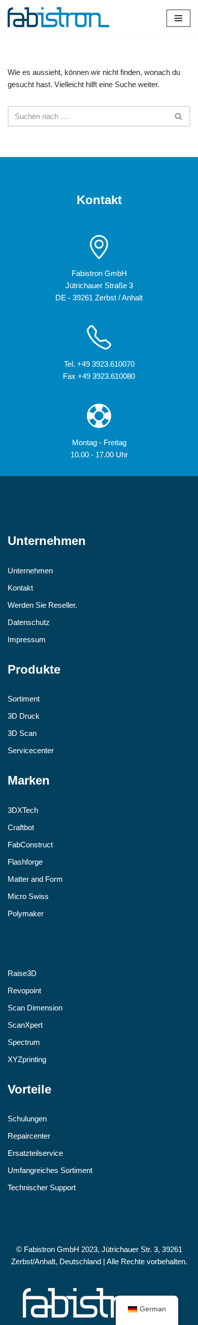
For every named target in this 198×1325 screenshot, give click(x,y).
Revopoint (24, 990)
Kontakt (20, 587)
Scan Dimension (35, 1007)
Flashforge (25, 862)
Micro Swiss (28, 896)
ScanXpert (25, 1025)
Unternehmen (30, 570)
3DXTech (23, 810)
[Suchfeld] (179, 116)
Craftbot (21, 827)
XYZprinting (27, 1059)
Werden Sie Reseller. (42, 605)
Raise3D (22, 973)
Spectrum (24, 1042)
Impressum (27, 639)
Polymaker (26, 913)
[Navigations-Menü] (178, 18)
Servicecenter (31, 750)
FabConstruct (30, 844)
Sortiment (24, 698)
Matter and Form (35, 879)
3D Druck (24, 716)
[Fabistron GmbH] (58, 18)
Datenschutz (29, 622)
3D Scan (22, 733)
